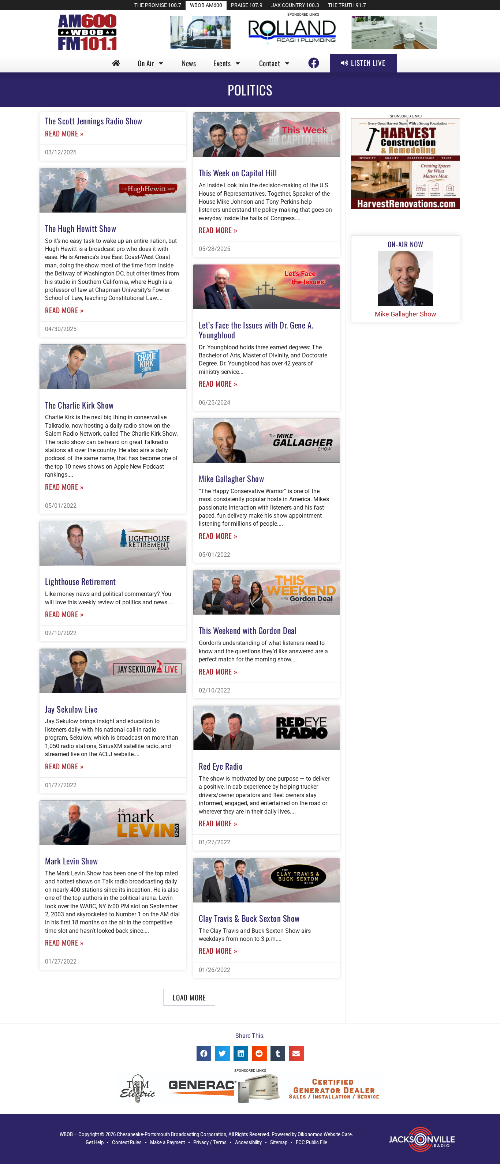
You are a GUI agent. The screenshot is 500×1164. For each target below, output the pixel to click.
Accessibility (248, 1142)
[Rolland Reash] (303, 47)
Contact (269, 63)
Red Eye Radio (221, 766)
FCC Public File (311, 1142)
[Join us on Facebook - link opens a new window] (313, 63)
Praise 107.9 (246, 5)
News (189, 63)
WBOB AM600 (206, 5)
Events (222, 63)
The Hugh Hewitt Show (80, 228)
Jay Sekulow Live (71, 709)
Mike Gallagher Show (231, 478)
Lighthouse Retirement (80, 581)
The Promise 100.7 (157, 5)
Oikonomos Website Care (325, 1134)
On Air (146, 63)
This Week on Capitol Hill (238, 172)
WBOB (66, 1134)
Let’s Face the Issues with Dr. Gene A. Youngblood (256, 330)
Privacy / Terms (210, 1142)
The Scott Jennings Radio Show (93, 120)
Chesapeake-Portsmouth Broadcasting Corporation (171, 1134)
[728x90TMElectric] (250, 1103)
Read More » (64, 133)
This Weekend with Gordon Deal (248, 630)
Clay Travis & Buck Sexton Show (249, 918)
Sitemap (278, 1142)
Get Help (95, 1142)
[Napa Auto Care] (405, 207)
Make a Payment (167, 1142)
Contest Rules (127, 1142)
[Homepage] (116, 63)
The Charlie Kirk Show (79, 405)
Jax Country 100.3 (295, 5)
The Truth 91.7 (347, 5)
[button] (189, 997)
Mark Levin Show (71, 861)
